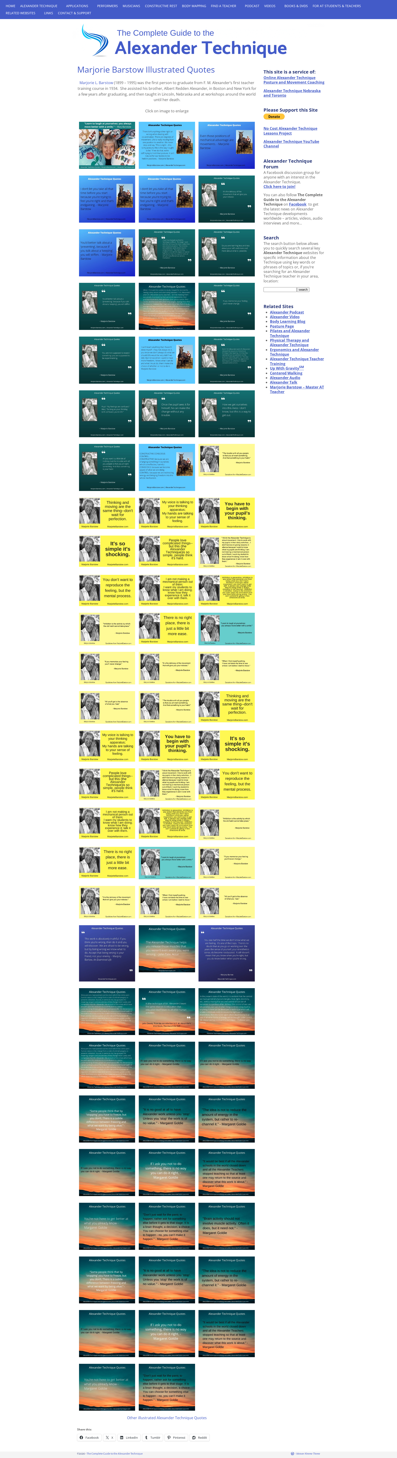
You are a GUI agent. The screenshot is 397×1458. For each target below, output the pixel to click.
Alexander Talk (283, 382)
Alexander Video (285, 316)
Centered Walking (286, 373)
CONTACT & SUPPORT (74, 13)
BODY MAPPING (194, 6)
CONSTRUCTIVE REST (161, 6)
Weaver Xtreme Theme (308, 1453)
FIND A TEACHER (223, 6)
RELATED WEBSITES (20, 13)
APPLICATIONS (77, 6)
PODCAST (252, 6)
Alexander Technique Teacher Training (297, 361)
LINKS (48, 13)
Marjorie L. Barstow (96, 82)
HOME (10, 6)
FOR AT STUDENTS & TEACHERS (337, 6)
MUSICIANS (131, 6)
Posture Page (282, 326)
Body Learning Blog (287, 321)
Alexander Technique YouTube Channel (291, 144)
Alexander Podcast (287, 312)
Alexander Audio (285, 377)
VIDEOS (269, 6)
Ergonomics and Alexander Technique (294, 352)
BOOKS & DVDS (296, 6)
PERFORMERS (107, 6)
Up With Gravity (287, 368)
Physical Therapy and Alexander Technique (289, 342)
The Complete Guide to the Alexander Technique (115, 1453)
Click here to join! (279, 186)
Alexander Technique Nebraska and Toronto (292, 93)
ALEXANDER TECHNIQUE (38, 6)
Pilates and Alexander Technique (290, 333)
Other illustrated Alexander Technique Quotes (167, 1417)
